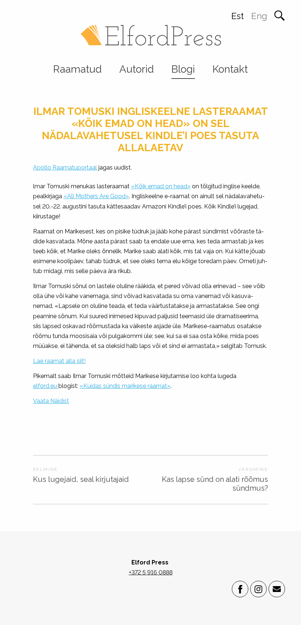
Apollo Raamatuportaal (65, 167)
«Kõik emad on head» (161, 186)
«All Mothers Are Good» (96, 196)
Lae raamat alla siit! (59, 360)
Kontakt (230, 69)
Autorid (136, 69)
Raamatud (77, 69)
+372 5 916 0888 (151, 572)
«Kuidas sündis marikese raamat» (125, 385)
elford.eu (45, 385)
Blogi (183, 69)
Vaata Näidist (51, 400)
